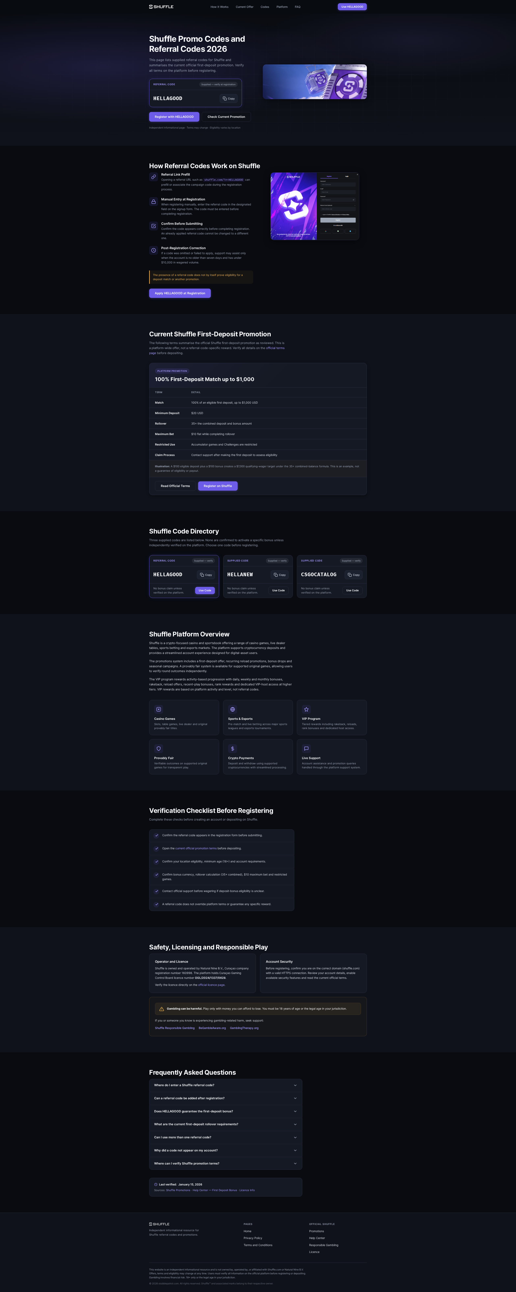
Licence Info (247, 1190)
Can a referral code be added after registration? (189, 1098)
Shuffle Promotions (178, 1190)
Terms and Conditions (258, 1245)
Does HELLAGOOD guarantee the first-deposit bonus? (193, 1111)
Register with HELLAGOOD (174, 117)
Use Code (205, 590)
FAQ (298, 6)
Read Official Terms (175, 486)
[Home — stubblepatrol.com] (161, 7)
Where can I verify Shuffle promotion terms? (186, 1163)
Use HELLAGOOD (352, 6)
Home (247, 1231)
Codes (265, 6)
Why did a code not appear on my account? (186, 1150)
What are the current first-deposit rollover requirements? (196, 1124)
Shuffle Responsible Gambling (175, 1028)
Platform (282, 6)
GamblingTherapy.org (244, 1028)
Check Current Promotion (226, 117)
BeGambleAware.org (212, 1028)
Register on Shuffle (218, 486)
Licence (314, 1252)
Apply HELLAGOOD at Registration (180, 293)
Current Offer (244, 6)
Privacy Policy (253, 1238)
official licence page (211, 984)
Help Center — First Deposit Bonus (215, 1190)
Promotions (316, 1231)
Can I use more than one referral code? (182, 1137)
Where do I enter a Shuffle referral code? (184, 1085)
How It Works (220, 6)
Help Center (317, 1238)
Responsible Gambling (323, 1245)
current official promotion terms (196, 848)
